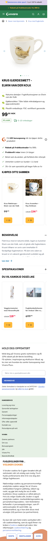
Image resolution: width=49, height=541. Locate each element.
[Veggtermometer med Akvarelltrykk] (12, 292)
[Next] (44, 51)
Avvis (38, 536)
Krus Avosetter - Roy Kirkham (32, 204)
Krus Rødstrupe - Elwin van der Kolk (11, 204)
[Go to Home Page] (3, 21)
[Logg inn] (38, 14)
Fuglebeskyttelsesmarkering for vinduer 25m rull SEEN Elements (34, 309)
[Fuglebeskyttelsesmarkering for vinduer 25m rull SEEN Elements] (34, 292)
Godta (11, 536)
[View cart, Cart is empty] (43, 14)
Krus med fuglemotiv (36, 21)
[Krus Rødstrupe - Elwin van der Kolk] (12, 187)
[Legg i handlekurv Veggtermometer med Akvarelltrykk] (8, 325)
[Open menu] (3, 14)
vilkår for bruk (23, 389)
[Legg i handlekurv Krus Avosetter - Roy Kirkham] (30, 220)
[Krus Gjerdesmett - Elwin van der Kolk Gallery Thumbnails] (24, 75)
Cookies (13, 525)
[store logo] (12, 14)
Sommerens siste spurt (16, 2)
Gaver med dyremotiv (16, 21)
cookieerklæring (21, 527)
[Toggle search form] (33, 14)
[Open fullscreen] (24, 48)
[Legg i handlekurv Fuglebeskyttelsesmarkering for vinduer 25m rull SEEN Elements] (30, 325)
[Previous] (4, 51)
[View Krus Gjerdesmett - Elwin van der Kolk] (20, 75)
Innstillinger (25, 536)
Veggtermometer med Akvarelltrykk (11, 309)
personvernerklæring (12, 530)
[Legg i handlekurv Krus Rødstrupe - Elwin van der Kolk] (8, 220)
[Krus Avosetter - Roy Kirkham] (34, 187)
